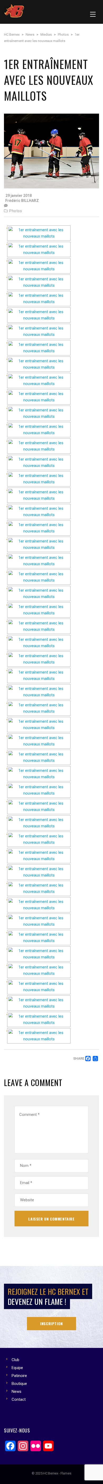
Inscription (51, 1323)
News (16, 1391)
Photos (15, 211)
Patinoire (19, 1375)
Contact (19, 1399)
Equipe (17, 1367)
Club (15, 1359)
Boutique (19, 1383)
